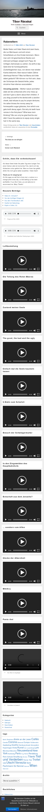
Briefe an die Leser (22, 739)
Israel (28, 745)
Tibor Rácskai (22, 21)
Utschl (10, 762)
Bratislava (10, 739)
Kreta (15, 747)
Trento (25, 760)
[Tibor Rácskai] (22, 17)
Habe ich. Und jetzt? (11, 196)
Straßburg (17, 756)
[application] (22, 260)
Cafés (35, 739)
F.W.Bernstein (34, 742)
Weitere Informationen (28, 809)
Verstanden (12, 809)
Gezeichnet (8, 727)
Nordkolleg (11, 754)
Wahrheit (26, 766)
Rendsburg (33, 753)
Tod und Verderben (22, 757)
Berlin (4, 739)
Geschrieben (36, 125)
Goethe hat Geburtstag (12, 203)
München (13, 751)
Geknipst (7, 722)
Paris (18, 753)
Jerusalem (35, 745)
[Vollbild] (38, 269)
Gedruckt (7, 720)
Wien (33, 765)
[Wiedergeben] (6, 269)
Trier (30, 760)
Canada (5, 742)
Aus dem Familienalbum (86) (14, 200)
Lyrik (37, 747)
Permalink (34, 127)
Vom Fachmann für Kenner (17, 764)
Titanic (31, 756)
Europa (27, 742)
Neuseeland (24, 750)
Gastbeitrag (7, 745)
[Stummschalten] (35, 269)
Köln (25, 748)
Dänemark (20, 742)
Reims (26, 754)
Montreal (6, 750)
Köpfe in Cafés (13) (11, 205)
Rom (5, 756)
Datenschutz (9, 794)
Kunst (20, 747)
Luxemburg (30, 748)
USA (4, 763)
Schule (10, 756)
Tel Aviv (25, 757)
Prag (22, 754)
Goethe (15, 744)
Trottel (36, 759)
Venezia (20, 762)
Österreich (5, 769)
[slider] (20, 269)
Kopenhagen (7, 747)
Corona (12, 742)
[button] (22, 260)
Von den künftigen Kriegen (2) (14, 198)
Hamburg (22, 745)
